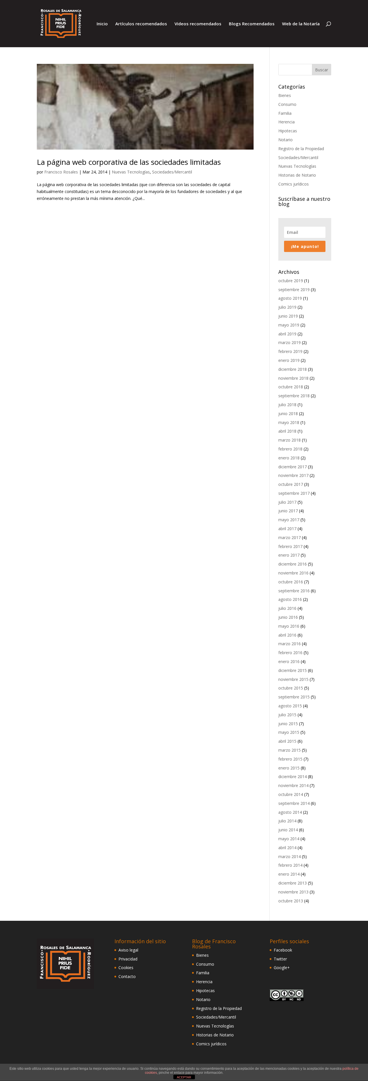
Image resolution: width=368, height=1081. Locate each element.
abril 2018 (287, 431)
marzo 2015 (289, 750)
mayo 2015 (288, 732)
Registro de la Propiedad (301, 148)
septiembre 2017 (294, 493)
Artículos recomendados (141, 24)
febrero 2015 (290, 759)
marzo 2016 (289, 643)
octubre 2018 (290, 386)
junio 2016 (288, 617)
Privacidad (127, 959)
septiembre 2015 (294, 697)
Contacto (127, 976)
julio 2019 (287, 307)
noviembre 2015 (293, 679)
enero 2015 (289, 768)
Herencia (286, 122)
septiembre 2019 (294, 289)
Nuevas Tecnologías (131, 172)
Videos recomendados (198, 24)
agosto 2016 (290, 599)
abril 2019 (287, 334)
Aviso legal (128, 950)
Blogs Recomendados (252, 24)
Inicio (102, 24)
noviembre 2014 (293, 785)
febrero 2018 (290, 449)
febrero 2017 (290, 546)
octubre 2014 (290, 794)
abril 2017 (287, 528)
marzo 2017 (289, 537)
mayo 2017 (288, 519)
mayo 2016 (288, 626)
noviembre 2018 (293, 378)
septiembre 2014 (294, 803)
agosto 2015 (290, 705)
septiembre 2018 (294, 395)
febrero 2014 (290, 865)
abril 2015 (287, 741)
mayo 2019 (288, 325)
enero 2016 (289, 661)
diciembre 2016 (292, 564)
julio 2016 (287, 608)
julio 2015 (287, 714)
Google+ (282, 967)
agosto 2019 (290, 298)
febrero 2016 (290, 652)
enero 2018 (289, 458)
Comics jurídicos (293, 184)
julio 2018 (287, 404)
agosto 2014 (290, 812)
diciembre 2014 (292, 776)
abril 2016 (287, 635)
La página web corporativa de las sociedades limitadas (129, 162)
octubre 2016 (290, 582)
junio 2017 (288, 510)
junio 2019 (288, 316)
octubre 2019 (290, 280)
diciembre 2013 (292, 883)
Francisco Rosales (61, 172)
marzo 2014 (289, 856)
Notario (285, 139)
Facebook (283, 950)
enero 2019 (289, 360)
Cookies (125, 967)
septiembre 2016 (294, 590)
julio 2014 (287, 821)
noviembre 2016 (293, 573)
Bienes (284, 95)
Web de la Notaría (301, 24)
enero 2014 (289, 874)
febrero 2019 (290, 351)
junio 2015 (288, 723)
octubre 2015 (290, 688)
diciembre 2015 (292, 670)
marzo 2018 (289, 440)
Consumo (287, 104)
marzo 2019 (289, 342)
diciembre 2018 (292, 369)
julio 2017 (287, 502)
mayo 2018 (288, 422)
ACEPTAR (184, 1077)
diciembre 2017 (292, 466)
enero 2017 (289, 555)
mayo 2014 (288, 838)
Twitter (280, 959)
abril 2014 (287, 847)
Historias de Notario (297, 175)
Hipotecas (287, 130)
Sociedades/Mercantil (172, 172)
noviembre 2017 (293, 475)
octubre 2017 (290, 484)
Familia (285, 113)
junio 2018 (288, 413)
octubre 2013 (290, 901)
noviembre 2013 (293, 892)
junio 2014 (288, 829)
